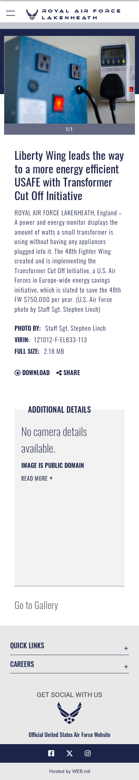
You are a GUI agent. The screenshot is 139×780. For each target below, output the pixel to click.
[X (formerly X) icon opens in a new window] (69, 754)
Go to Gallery (36, 604)
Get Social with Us (69, 695)
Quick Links (27, 645)
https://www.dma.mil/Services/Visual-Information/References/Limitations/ (62, 573)
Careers (22, 664)
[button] (11, 14)
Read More (35, 478)
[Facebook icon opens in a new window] (51, 754)
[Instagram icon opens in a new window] (88, 754)
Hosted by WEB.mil (69, 771)
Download (35, 372)
